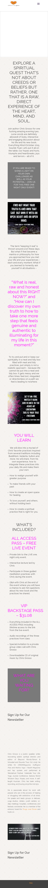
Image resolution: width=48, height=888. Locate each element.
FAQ (31, 883)
